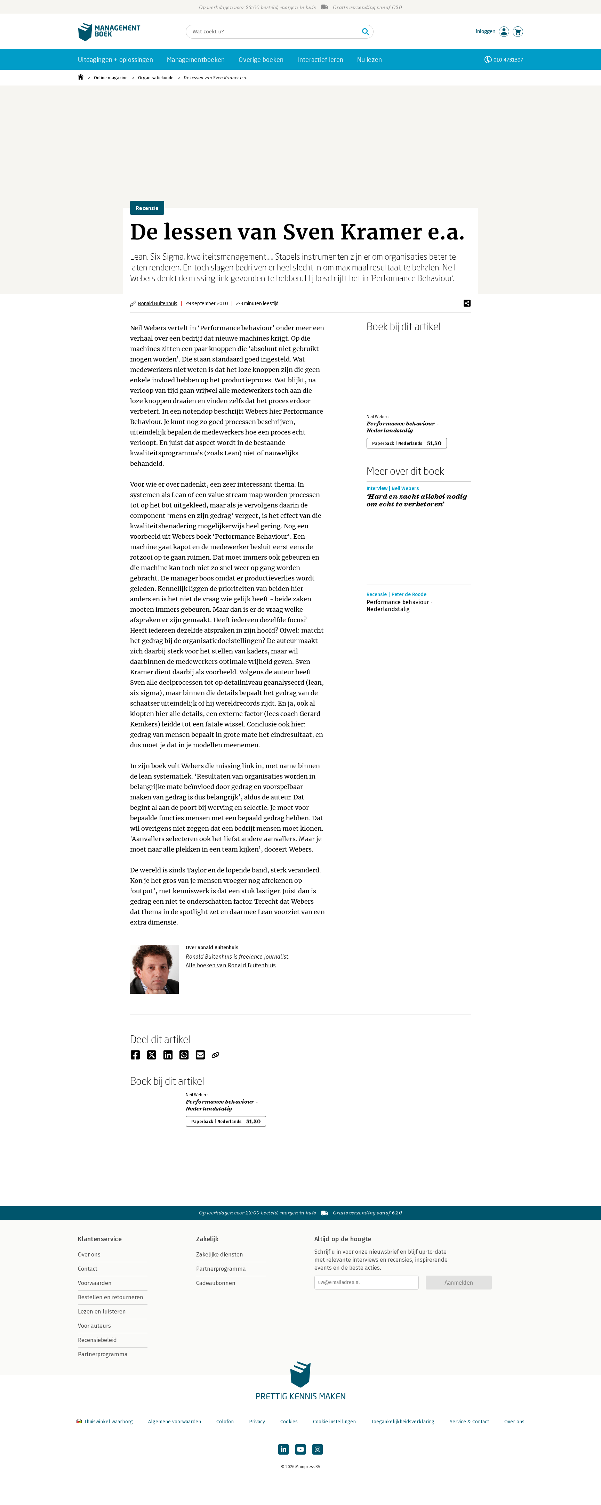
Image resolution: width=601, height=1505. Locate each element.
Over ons (89, 1254)
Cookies (289, 1422)
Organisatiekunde (156, 77)
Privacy (257, 1422)
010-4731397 (508, 60)
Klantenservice (100, 1239)
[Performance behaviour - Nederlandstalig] (391, 371)
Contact (87, 1269)
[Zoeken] (365, 32)
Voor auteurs (94, 1326)
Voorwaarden (95, 1283)
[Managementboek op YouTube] (300, 1449)
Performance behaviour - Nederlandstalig (403, 427)
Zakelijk (207, 1239)
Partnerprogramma (103, 1354)
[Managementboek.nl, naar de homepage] (109, 39)
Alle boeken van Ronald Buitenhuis (231, 965)
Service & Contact (469, 1422)
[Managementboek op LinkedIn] (283, 1449)
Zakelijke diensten (219, 1254)
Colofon (225, 1422)
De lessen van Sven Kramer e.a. (215, 77)
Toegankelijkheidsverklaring (402, 1422)
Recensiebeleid (97, 1340)
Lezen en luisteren (102, 1311)
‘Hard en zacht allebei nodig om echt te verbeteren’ (417, 500)
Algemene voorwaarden (174, 1422)
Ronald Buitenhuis (157, 303)
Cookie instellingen (334, 1422)
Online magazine (111, 77)
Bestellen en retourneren (110, 1297)
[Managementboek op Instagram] (317, 1449)
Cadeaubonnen (215, 1283)
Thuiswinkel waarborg (108, 1422)
